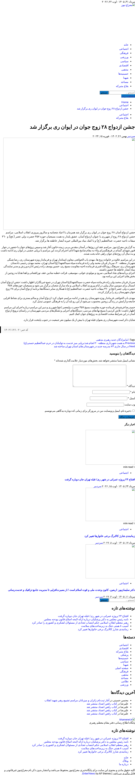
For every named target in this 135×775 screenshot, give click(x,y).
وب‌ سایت (129, 404)
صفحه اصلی (121, 668)
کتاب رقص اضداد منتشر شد (102, 703)
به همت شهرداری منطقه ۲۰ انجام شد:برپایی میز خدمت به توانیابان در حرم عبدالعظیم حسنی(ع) (79, 342)
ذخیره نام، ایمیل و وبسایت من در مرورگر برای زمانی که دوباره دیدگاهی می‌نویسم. (87, 410)
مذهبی (124, 69)
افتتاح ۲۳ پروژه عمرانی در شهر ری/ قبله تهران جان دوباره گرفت (100, 479)
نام (132, 391)
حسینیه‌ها (123, 74)
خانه (126, 45)
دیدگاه (131, 385)
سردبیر (131, 136)
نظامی (124, 681)
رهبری (107, 339)
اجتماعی (123, 49)
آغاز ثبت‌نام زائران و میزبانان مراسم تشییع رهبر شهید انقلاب (76, 700)
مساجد (124, 82)
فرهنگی (124, 53)
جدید (113, 339)
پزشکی (124, 654)
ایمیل (131, 398)
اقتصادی (123, 65)
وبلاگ (125, 760)
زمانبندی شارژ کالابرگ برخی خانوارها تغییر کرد (109, 536)
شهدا (125, 78)
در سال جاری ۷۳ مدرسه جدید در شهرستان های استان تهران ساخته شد (94, 346)
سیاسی (124, 61)
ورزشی (124, 57)
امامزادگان (122, 339)
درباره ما (123, 764)
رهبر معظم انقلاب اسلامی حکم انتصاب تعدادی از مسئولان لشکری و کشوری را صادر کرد (80, 622)
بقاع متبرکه (122, 86)
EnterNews (88, 773)
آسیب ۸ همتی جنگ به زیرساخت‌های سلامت (104, 626)
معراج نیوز (116, 22)
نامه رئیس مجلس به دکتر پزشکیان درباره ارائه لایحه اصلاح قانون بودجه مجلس (86, 619)
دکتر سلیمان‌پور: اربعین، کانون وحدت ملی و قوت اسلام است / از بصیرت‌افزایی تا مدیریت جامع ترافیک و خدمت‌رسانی (71, 589)
